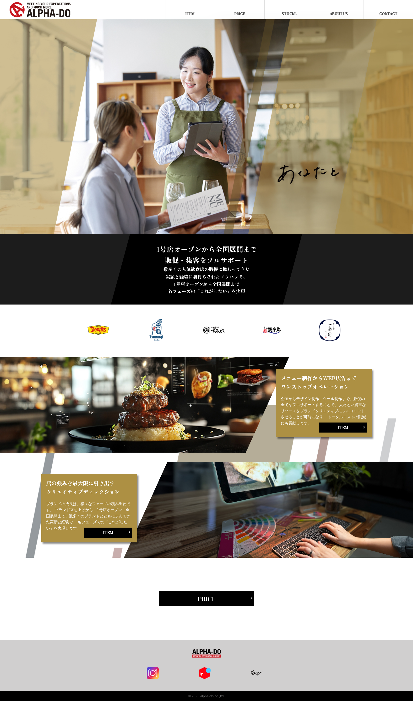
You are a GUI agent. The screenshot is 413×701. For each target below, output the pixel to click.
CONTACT (388, 13)
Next (354, 330)
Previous (58, 330)
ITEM (190, 13)
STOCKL (289, 13)
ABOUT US (339, 13)
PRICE (239, 13)
